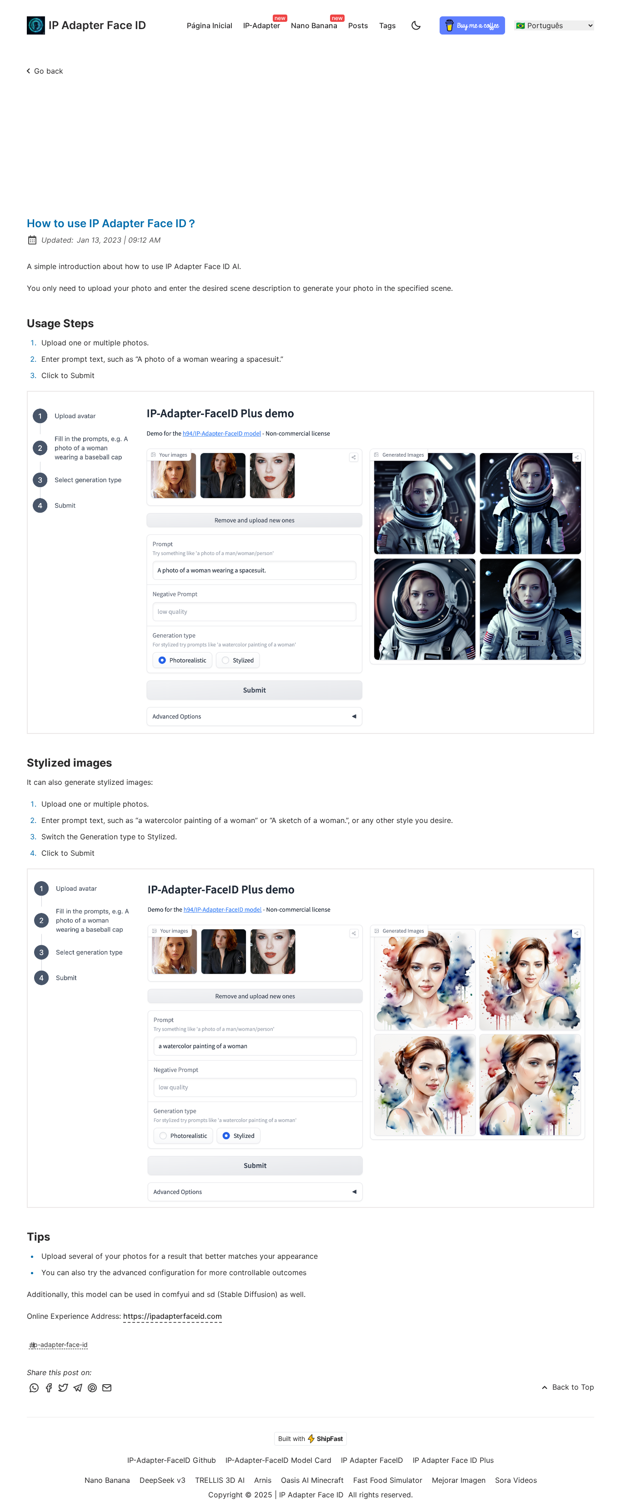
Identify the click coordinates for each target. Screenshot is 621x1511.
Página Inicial (209, 25)
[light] (416, 25)
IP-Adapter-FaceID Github (171, 1460)
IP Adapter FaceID (372, 1460)
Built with (310, 1438)
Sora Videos (516, 1480)
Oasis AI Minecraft (312, 1480)
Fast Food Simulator (387, 1480)
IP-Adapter (263, 24)
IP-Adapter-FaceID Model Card (278, 1460)
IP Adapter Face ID (88, 25)
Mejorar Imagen (459, 1480)
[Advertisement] (310, 148)
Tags (387, 25)
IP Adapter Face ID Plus (453, 1460)
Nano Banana (316, 24)
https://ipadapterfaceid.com (172, 1316)
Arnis (262, 1480)
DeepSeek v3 (162, 1480)
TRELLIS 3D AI (220, 1480)
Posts (358, 25)
